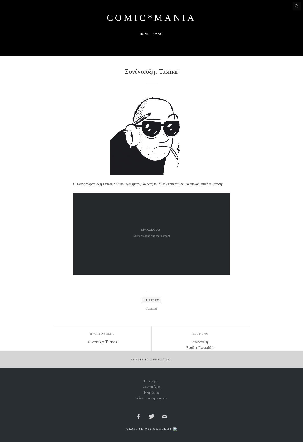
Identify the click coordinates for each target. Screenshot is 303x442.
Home (144, 33)
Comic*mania (151, 18)
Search (297, 6)
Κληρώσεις (151, 392)
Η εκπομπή (151, 381)
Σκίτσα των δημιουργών (151, 398)
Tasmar (151, 308)
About (158, 33)
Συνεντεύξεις (151, 387)
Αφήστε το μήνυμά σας (151, 359)
